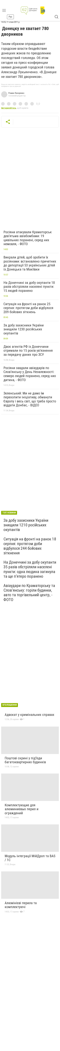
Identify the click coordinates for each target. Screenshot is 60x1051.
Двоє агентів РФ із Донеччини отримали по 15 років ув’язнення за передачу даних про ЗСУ (28, 351)
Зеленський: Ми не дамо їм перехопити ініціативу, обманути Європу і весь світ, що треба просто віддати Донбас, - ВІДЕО (29, 399)
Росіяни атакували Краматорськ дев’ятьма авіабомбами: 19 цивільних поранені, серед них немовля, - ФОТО (27, 238)
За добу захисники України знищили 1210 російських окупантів (25, 525)
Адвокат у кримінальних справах (29, 715)
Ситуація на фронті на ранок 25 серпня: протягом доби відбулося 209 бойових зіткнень (28, 308)
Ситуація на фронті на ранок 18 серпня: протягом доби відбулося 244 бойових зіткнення (29, 546)
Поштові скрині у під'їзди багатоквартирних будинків (25, 760)
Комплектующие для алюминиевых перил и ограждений (21, 809)
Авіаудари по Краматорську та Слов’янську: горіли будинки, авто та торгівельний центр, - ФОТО (29, 592)
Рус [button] (10, 16)
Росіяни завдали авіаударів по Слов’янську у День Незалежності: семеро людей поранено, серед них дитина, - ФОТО (29, 374)
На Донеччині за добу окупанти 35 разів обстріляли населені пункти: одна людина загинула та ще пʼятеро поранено (29, 569)
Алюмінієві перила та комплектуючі (21, 905)
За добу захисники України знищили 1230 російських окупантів (23, 329)
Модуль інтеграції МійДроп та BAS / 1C (30, 858)
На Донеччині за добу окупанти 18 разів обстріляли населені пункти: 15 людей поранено (29, 287)
